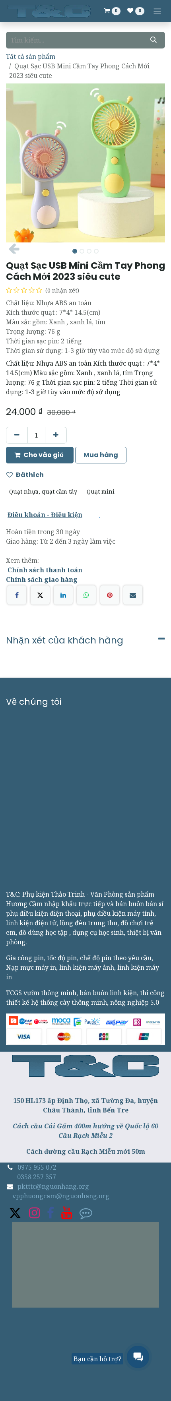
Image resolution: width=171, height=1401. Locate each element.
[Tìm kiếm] (153, 40)
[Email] (132, 595)
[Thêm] (56, 435)
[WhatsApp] (86, 595)
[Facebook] (16, 595)
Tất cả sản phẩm (30, 56)
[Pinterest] (109, 595)
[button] (14, 248)
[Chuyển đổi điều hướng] (157, 11)
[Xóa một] (17, 435)
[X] (40, 595)
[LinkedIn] (63, 595)
